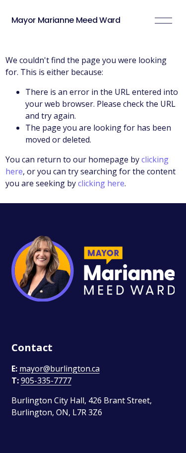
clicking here (101, 183)
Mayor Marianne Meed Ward (66, 20)
